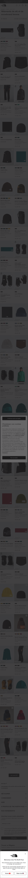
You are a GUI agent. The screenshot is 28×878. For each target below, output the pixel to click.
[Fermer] (25, 854)
